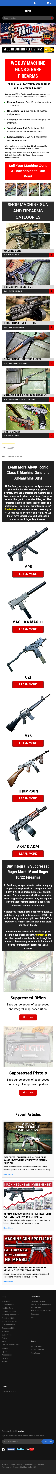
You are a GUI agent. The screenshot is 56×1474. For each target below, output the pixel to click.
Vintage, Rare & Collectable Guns (25, 395)
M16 (28, 735)
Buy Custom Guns (11, 436)
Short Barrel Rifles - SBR (20, 323)
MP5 (28, 566)
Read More (8, 1174)
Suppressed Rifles (8, 1328)
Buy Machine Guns (11, 255)
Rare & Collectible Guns (11, 1345)
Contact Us (35, 1314)
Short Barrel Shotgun (10, 1321)
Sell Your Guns (36, 1346)
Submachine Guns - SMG (18, 287)
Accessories (7, 1355)
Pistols (4, 1338)
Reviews (5, 1362)
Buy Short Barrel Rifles (14, 327)
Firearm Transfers (37, 1350)
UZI (28, 677)
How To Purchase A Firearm (41, 1311)
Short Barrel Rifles (8, 1318)
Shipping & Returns (9, 1391)
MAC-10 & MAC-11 (28, 622)
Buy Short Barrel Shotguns (15, 363)
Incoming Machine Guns (11, 1315)
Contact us (41, 934)
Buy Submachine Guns (13, 291)
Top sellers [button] (8, 447)
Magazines (6, 1348)
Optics (4, 1352)
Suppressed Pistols (9, 1325)
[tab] (28, 447)
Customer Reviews (38, 1301)
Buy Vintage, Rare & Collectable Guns (19, 399)
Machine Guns (12, 250)
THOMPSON (28, 791)
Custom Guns (12, 431)
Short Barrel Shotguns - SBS (22, 359)
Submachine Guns (9, 1311)
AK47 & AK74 (28, 846)
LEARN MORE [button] (28, 574)
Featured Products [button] (12, 456)
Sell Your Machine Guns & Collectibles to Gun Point (28, 171)
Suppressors (6, 1331)
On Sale (5, 1358)
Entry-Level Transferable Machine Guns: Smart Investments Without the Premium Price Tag (25, 1160)
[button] (28, 50)
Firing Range (35, 1353)
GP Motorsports (8, 1305)
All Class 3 (6, 1301)
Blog (32, 1317)
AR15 (4, 1342)
